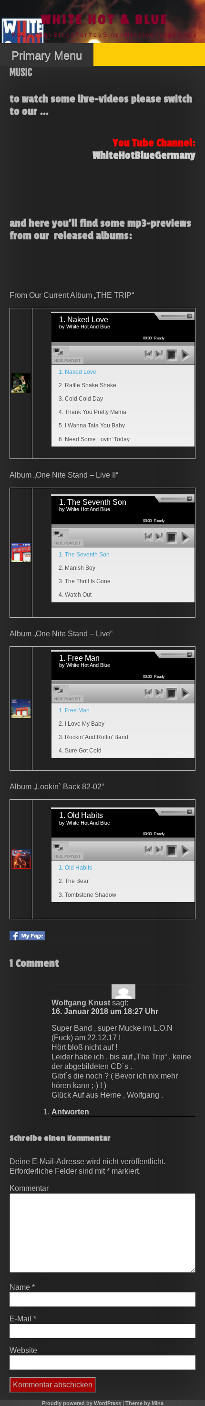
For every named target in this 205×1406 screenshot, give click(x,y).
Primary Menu (46, 55)
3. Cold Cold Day (81, 398)
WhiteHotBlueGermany (143, 155)
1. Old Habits (75, 867)
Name (22, 1287)
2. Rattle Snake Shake (87, 385)
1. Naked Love (77, 372)
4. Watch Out (75, 594)
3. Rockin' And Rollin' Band (93, 737)
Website (23, 1350)
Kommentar (29, 1188)
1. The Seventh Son (84, 554)
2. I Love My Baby (81, 723)
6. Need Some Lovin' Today (94, 439)
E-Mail (23, 1319)
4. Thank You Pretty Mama (92, 412)
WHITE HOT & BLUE (104, 20)
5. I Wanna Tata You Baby (92, 425)
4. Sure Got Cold (80, 750)
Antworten (70, 1112)
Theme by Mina (144, 1403)
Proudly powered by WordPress (81, 1403)
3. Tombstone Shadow (87, 895)
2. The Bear (74, 881)
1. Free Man (74, 710)
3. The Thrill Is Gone (85, 581)
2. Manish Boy (77, 568)
